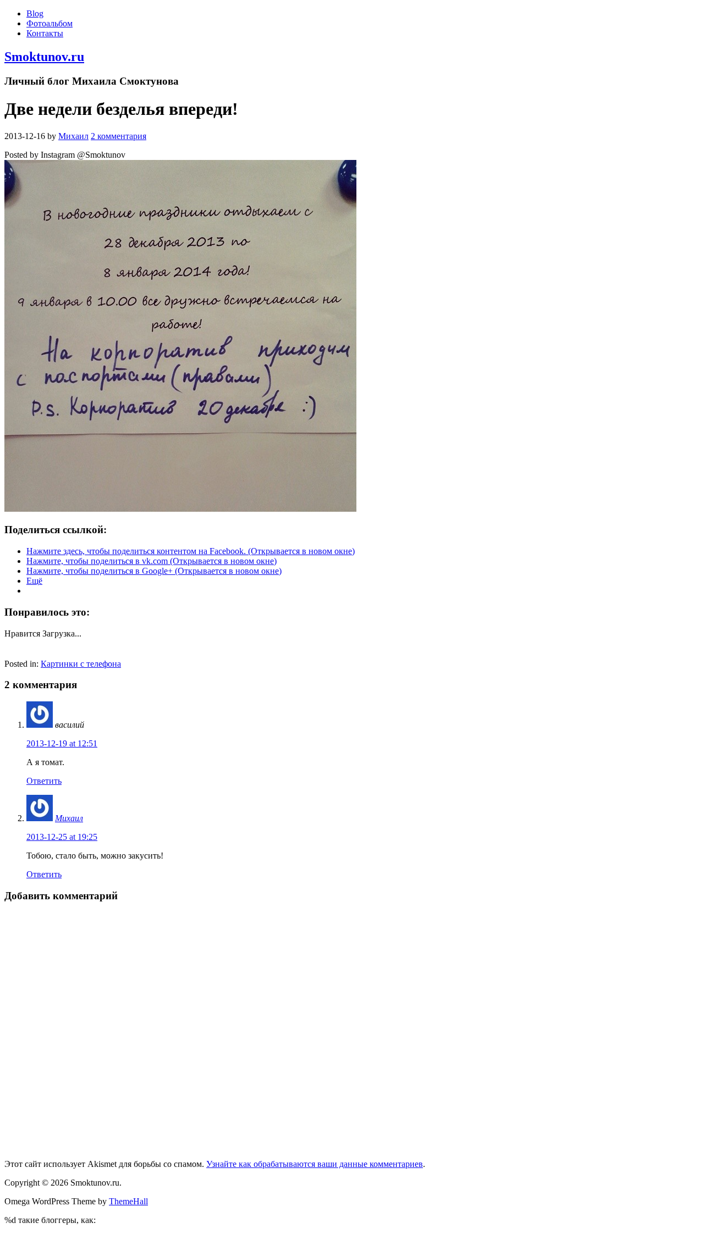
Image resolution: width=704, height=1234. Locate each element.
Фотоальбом (49, 23)
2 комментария (118, 136)
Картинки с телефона (81, 663)
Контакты (44, 33)
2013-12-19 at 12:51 (61, 743)
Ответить (44, 780)
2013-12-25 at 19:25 (61, 837)
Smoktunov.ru (44, 56)
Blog (34, 13)
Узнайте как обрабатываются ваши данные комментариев (314, 1164)
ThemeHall (128, 1201)
